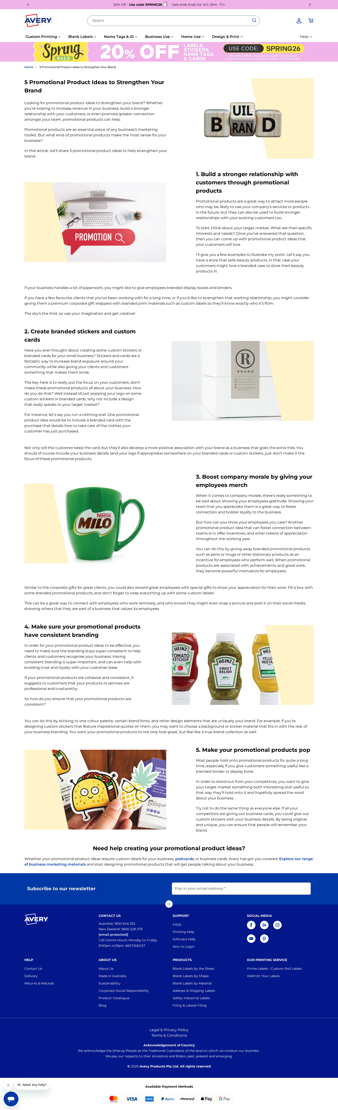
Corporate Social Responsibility (124, 991)
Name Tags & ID (119, 36)
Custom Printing (41, 36)
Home (28, 67)
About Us (106, 969)
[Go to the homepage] (38, 21)
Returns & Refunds (39, 983)
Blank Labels (80, 36)
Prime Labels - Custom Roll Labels (274, 969)
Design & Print (225, 36)
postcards (184, 859)
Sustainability (109, 983)
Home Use (191, 36)
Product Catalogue (114, 998)
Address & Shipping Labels (194, 991)
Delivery (31, 976)
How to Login (184, 946)
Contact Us (33, 969)
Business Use (157, 36)
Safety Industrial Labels (191, 998)
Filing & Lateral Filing (190, 1005)
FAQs (177, 924)
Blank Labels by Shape (191, 976)
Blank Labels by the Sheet (193, 969)
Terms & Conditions (169, 1035)
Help (304, 36)
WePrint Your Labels (263, 976)
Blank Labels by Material (192, 983)
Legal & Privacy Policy (169, 1030)
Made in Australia (112, 976)
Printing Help (183, 932)
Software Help (184, 939)
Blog (102, 1005)
